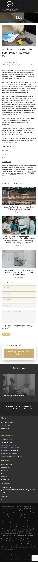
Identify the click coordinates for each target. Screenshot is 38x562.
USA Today (5, 154)
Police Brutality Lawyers (10, 451)
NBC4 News (5, 150)
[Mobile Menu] (35, 6)
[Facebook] (4, 499)
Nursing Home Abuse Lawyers (11, 456)
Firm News (15, 65)
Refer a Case (5, 431)
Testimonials (5, 425)
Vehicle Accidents (7, 442)
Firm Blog (7, 65)
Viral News (31, 65)
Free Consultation (7, 465)
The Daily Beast (6, 162)
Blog (3, 473)
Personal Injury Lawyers (10, 448)
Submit (6, 334)
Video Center (5, 467)
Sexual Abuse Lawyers (9, 453)
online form (13, 174)
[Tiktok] (1, 499)
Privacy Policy (5, 539)
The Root (4, 158)
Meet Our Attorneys (8, 422)
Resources (5, 479)
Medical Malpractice (8, 445)
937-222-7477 (30, 172)
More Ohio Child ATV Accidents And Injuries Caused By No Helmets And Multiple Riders (19, 272)
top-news (23, 65)
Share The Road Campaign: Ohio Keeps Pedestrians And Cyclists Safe (19, 208)
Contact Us (5, 428)
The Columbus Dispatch (8, 146)
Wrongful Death (7, 439)
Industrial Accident (13, 396)
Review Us (4, 470)
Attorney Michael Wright (9, 166)
